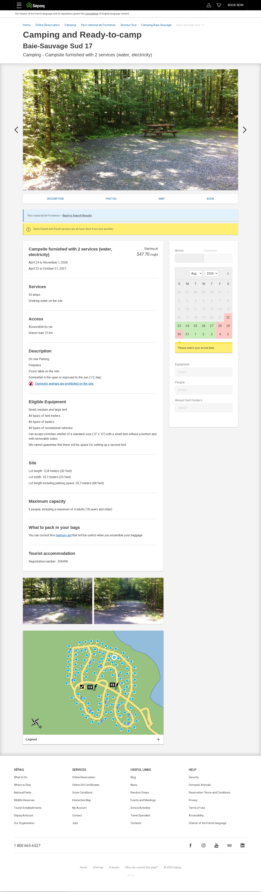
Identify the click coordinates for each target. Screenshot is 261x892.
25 (195, 326)
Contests (135, 823)
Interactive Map (81, 800)
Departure (210, 250)
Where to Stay (22, 784)
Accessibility (196, 815)
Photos (111, 198)
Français (114, 867)
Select (182, 372)
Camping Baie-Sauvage (156, 25)
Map (162, 198)
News (133, 784)
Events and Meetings (143, 800)
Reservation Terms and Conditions (209, 792)
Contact (77, 815)
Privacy (193, 800)
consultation (92, 13)
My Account (79, 807)
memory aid (63, 535)
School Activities (140, 807)
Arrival (179, 250)
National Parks (22, 792)
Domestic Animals (200, 784)
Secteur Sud (129, 25)
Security (194, 777)
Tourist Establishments (28, 807)
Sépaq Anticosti (23, 815)
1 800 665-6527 (27, 845)
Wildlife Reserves (24, 800)
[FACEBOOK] (190, 845)
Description (55, 198)
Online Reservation (47, 25)
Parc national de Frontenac (98, 25)
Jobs (75, 823)
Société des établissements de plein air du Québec (35, 5)
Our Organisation (24, 823)
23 (179, 326)
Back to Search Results (77, 215)
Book (210, 198)
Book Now (235, 5)
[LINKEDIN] (242, 845)
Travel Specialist (140, 815)
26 (203, 326)
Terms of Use (197, 807)
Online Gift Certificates (85, 784)
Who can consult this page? (141, 867)
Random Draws (139, 792)
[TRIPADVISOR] (229, 845)
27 (211, 326)
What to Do (20, 777)
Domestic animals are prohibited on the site (64, 383)
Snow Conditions (82, 792)
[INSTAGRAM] (203, 845)
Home (27, 25)
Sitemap (98, 867)
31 (187, 334)
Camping (70, 25)
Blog (133, 777)
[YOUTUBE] (216, 845)
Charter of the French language (207, 823)
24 (187, 326)
